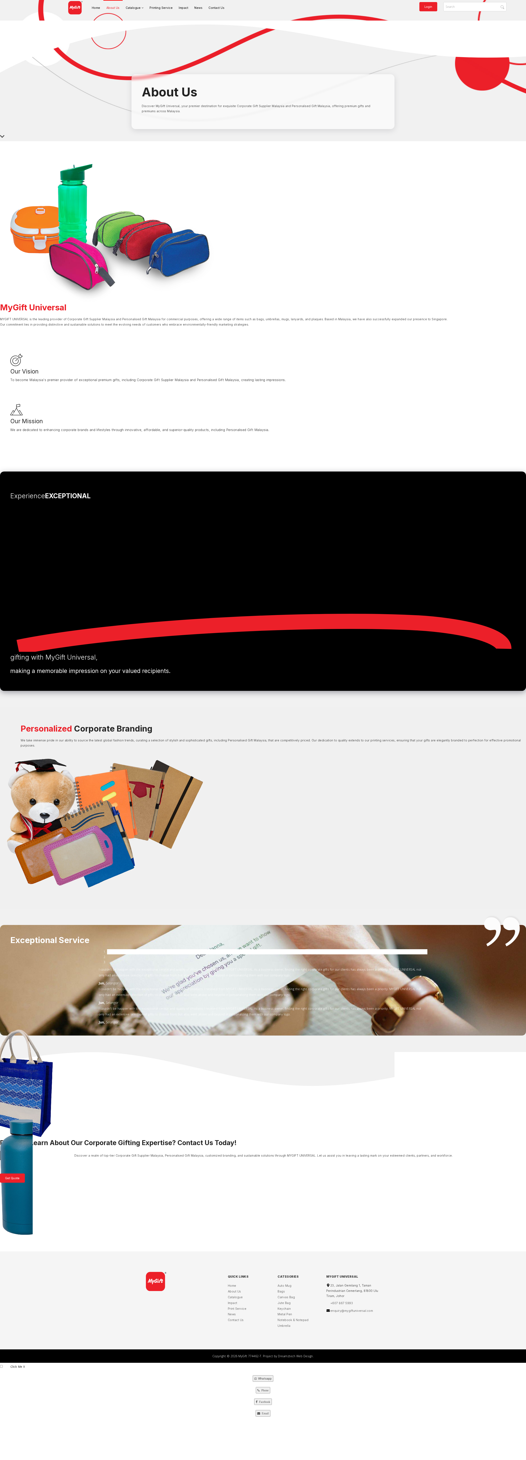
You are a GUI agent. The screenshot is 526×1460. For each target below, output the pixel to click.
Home (96, 7)
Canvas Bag (286, 1297)
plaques (317, 319)
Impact (183, 7)
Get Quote (12, 1178)
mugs (285, 319)
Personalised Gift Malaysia (311, 106)
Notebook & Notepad (293, 1320)
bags (260, 319)
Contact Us (216, 7)
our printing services (380, 740)
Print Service (237, 1308)
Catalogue (133, 7)
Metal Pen (285, 1314)
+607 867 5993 (341, 1303)
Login (428, 6)
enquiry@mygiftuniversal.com (351, 1310)
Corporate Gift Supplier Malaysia (260, 106)
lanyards (297, 319)
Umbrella (284, 1325)
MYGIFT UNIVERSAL (14, 319)
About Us (113, 7)
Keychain (284, 1308)
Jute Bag (284, 1303)
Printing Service (161, 7)
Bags (281, 1291)
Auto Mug (284, 1285)
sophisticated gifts (199, 740)
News (198, 7)
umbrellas (273, 319)
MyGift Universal (168, 106)
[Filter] (503, 7)
